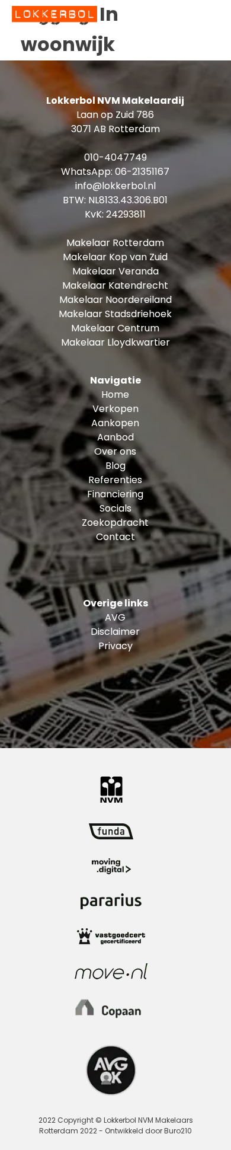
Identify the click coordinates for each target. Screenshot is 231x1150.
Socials (115, 508)
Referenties (115, 480)
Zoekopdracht (115, 522)
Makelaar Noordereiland (115, 299)
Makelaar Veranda (115, 271)
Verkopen (115, 409)
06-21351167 (142, 171)
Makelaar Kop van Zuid (115, 257)
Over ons (115, 451)
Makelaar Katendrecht (115, 285)
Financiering (115, 494)
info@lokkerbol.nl (115, 186)
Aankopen (115, 423)
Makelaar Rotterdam (115, 243)
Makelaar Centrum (115, 328)
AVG (115, 617)
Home (115, 394)
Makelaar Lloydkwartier (115, 342)
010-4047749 (115, 157)
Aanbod (115, 437)
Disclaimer (115, 631)
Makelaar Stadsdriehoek (115, 314)
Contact (115, 537)
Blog (115, 465)
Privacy (115, 646)
